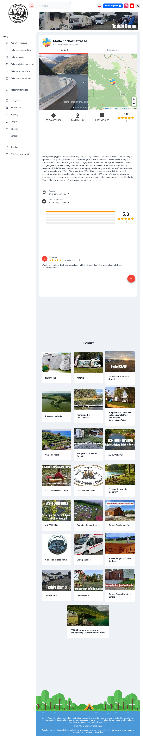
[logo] (18, 13)
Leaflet (109, 108)
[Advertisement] (88, 137)
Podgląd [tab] (64, 50)
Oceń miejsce (102, 120)
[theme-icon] (8, 43)
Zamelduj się (77, 120)
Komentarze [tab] (113, 50)
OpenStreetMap (121, 108)
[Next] (83, 81)
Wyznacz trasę (53, 120)
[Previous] (43, 81)
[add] (131, 279)
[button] (18, 114)
